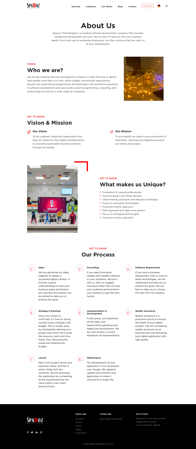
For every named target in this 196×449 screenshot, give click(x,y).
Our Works (107, 6)
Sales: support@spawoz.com (111, 419)
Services (76, 6)
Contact (132, 6)
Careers (79, 429)
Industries (91, 6)
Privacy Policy (81, 433)
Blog (120, 6)
